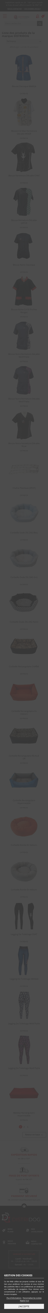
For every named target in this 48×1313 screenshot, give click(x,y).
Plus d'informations (14, 1298)
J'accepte (24, 1306)
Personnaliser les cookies (32, 1298)
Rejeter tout (24, 1300)
